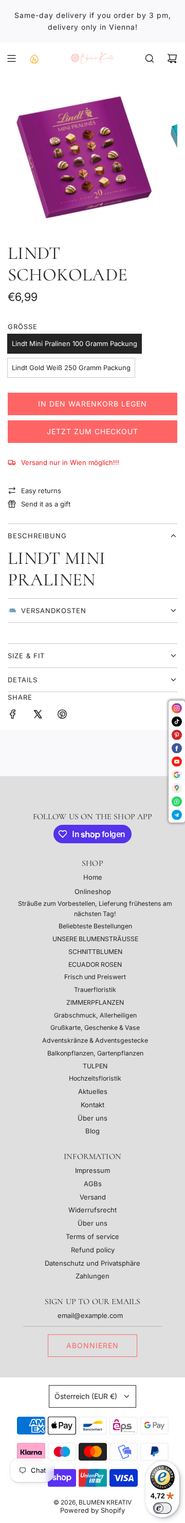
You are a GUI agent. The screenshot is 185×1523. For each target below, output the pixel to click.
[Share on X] (37, 715)
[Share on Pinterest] (62, 715)
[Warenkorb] (172, 58)
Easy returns (41, 490)
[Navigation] (11, 58)
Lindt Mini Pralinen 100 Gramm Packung (74, 343)
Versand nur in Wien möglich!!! (70, 462)
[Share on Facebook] (13, 715)
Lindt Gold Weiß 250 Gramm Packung (71, 367)
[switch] (162, 1508)
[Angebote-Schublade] (34, 58)
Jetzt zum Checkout (92, 431)
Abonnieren (92, 1345)
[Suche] (149, 58)
